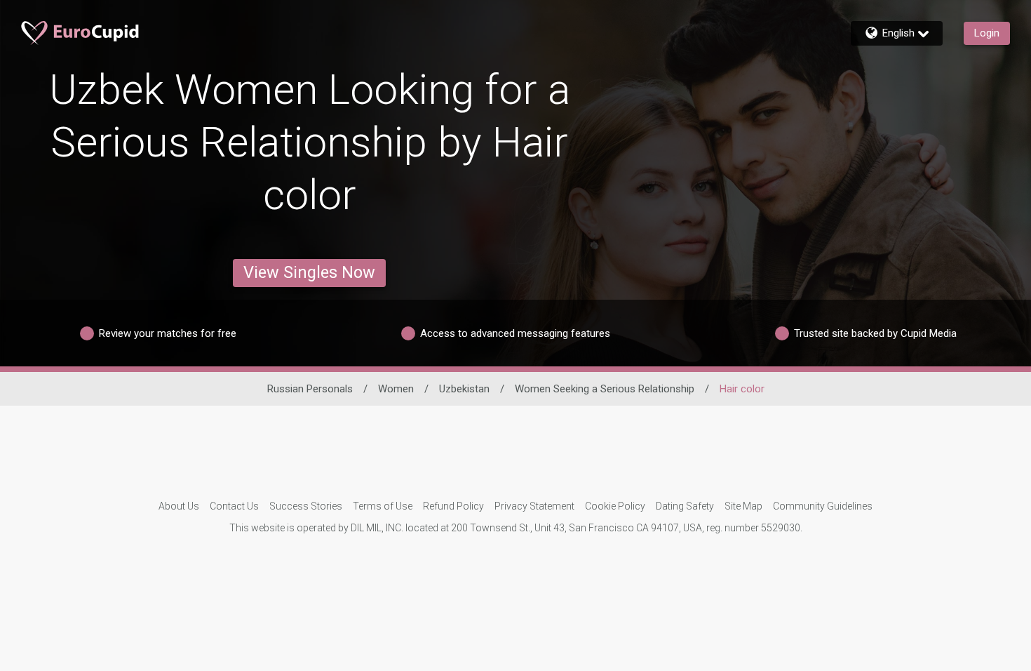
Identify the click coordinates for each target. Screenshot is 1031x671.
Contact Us (234, 506)
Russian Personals (310, 389)
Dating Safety (685, 506)
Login (986, 33)
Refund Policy (453, 506)
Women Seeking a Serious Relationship (604, 389)
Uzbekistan (464, 389)
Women (396, 389)
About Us (179, 506)
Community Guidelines (822, 506)
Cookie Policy (615, 506)
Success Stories (305, 506)
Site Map (743, 506)
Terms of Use (382, 506)
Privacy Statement (534, 506)
